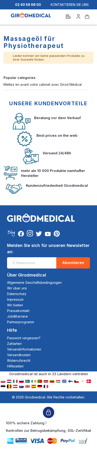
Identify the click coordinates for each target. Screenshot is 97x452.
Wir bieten (15, 305)
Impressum (15, 299)
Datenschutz (16, 294)
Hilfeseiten (15, 366)
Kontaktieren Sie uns (70, 5)
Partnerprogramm (20, 322)
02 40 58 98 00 (28, 5)
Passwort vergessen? (23, 338)
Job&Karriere (17, 316)
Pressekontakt (18, 311)
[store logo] (31, 17)
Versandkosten (19, 355)
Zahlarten (14, 344)
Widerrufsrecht (18, 360)
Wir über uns (17, 288)
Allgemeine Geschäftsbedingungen (34, 282)
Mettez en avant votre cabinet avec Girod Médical (43, 84)
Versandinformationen (24, 349)
